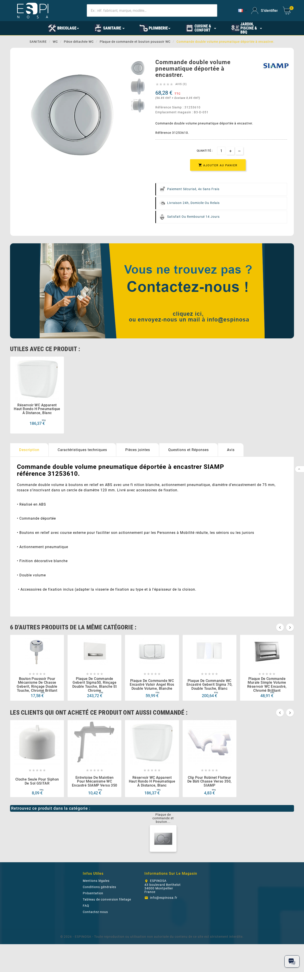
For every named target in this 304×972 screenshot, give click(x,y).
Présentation (93, 893)
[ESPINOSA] (33, 28)
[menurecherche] (277, 28)
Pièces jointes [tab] (137, 450)
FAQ (86, 905)
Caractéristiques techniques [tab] (82, 450)
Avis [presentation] (231, 450)
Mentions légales (96, 881)
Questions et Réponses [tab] (188, 450)
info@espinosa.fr (163, 897)
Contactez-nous (95, 912)
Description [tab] (29, 450)
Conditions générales (99, 887)
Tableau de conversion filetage (107, 899)
